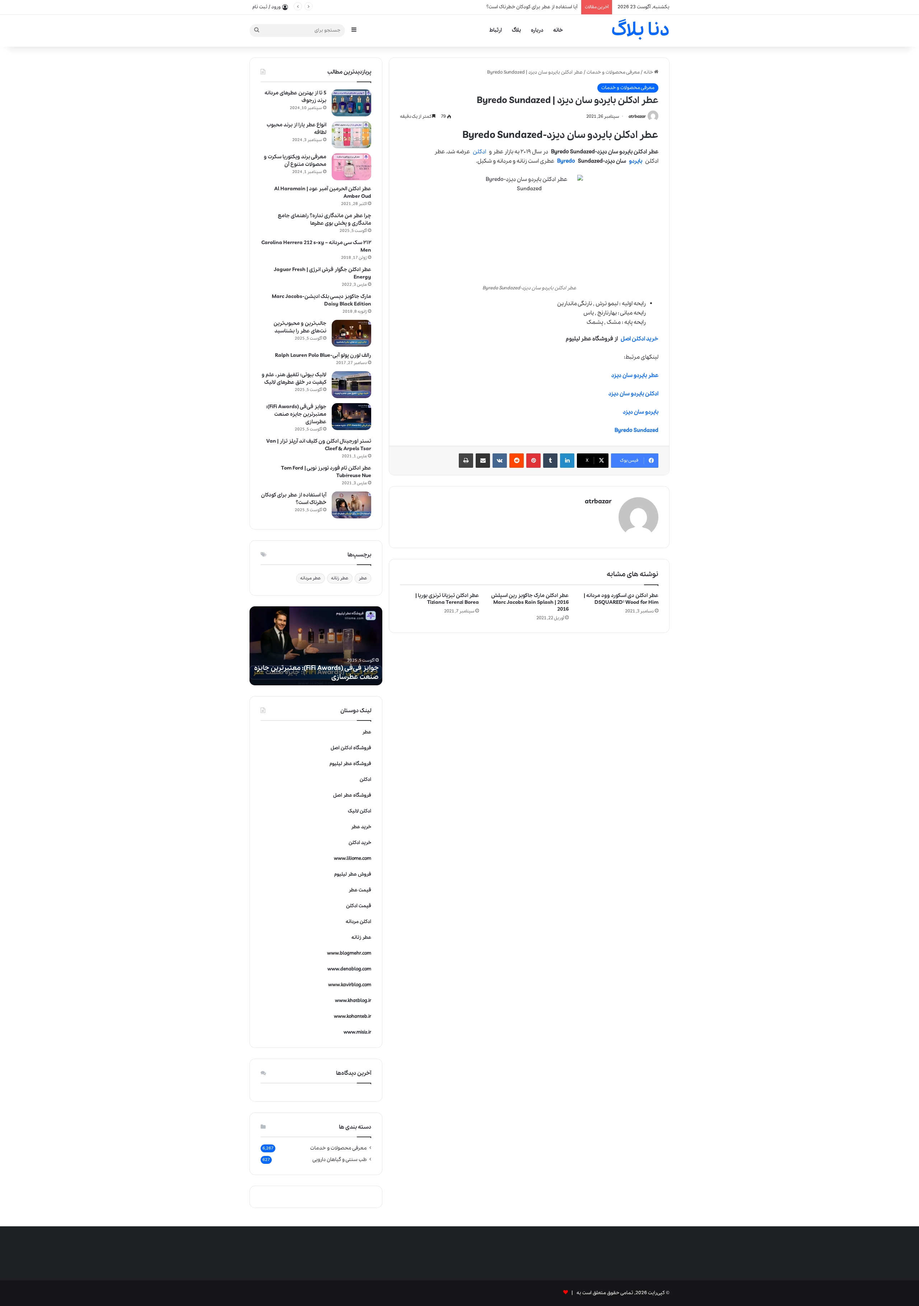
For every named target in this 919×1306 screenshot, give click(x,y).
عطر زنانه (340, 578)
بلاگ (516, 30)
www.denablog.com (349, 969)
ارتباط (495, 30)
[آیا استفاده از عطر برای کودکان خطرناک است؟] (351, 504)
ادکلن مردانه (358, 921)
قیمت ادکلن (358, 905)
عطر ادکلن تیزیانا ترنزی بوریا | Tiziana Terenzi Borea (447, 599)
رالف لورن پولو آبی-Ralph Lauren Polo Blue (323, 355)
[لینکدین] (567, 460)
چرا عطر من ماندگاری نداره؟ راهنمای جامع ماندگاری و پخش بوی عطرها (324, 219)
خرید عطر (361, 827)
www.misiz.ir (357, 1032)
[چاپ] (466, 460)
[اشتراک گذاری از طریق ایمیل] (483, 460)
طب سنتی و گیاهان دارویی (339, 1159)
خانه (558, 30)
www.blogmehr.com (349, 953)
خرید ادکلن (360, 842)
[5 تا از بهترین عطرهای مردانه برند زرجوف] (351, 102)
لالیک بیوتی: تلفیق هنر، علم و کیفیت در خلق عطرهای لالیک (294, 378)
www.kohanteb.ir (352, 1016)
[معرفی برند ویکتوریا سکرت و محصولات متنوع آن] (351, 166)
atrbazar (637, 116)
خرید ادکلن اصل (639, 339)
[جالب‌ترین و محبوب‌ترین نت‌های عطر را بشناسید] (351, 333)
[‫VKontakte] (500, 460)
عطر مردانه (310, 578)
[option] (315, 645)
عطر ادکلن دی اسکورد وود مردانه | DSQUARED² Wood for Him (621, 599)
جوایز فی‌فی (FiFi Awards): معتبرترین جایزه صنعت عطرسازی (516, 7)
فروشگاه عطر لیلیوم (350, 763)
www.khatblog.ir (353, 1000)
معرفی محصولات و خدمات (613, 72)
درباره (537, 30)
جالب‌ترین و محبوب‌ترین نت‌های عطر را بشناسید (300, 327)
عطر (363, 578)
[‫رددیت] (516, 460)
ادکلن (479, 152)
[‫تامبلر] (550, 460)
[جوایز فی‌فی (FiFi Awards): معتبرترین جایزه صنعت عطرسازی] (351, 416)
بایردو (635, 161)
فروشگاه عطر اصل (352, 795)
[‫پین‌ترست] (533, 460)
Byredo (566, 161)
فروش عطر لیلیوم (352, 874)
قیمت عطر (360, 890)
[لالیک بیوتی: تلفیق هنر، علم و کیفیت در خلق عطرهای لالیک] (351, 384)
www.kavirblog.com (349, 984)
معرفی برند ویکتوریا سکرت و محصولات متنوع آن (295, 160)
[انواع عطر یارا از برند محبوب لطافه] (351, 134)
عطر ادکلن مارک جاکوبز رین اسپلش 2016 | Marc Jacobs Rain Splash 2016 (530, 602)
